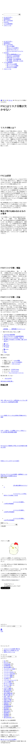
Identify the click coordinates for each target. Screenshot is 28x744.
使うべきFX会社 (8, 20)
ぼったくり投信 (8, 683)
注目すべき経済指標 (13, 56)
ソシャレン (7, 670)
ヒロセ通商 (11, 46)
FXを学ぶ (6, 22)
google (7, 346)
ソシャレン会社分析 (9, 673)
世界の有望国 (7, 690)
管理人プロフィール (9, 652)
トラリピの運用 (12, 64)
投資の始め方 (7, 701)
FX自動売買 (7, 665)
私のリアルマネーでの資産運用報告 (14, 336)
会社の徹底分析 (8, 693)
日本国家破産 (7, 706)
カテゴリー (4, 626)
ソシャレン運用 (8, 677)
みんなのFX (8, 378)
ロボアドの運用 (12, 67)
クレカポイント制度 (9, 669)
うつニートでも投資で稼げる (12, 648)
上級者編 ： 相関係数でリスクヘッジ (14, 329)
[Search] (19, 14)
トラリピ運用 (7, 682)
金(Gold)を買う (8, 717)
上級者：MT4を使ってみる (15, 60)
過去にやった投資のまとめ (11, 650)
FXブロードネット (13, 49)
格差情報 (6, 709)
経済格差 (6, 714)
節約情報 (6, 712)
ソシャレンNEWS (9, 672)
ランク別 (6, 686)
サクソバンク (15, 371)
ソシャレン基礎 (8, 675)
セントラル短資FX (13, 48)
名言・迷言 (7, 696)
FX (4, 661)
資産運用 (6, 716)
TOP (2, 631)
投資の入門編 (7, 699)
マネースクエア (16, 363)
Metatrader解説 (8, 667)
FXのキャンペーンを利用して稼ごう (14, 338)
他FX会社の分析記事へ (7, 381)
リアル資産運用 (8, 23)
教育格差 (6, 704)
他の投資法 (7, 691)
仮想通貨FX (7, 19)
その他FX (6, 678)
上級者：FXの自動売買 (14, 59)
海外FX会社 (7, 711)
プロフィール (7, 25)
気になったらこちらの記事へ (9, 739)
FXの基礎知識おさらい (14, 54)
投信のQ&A (7, 698)
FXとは (6, 662)
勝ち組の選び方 (8, 694)
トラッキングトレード (10, 680)
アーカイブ (4, 656)
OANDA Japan (15, 369)
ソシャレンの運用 (13, 65)
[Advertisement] (14, 85)
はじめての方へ (8, 17)
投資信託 (6, 703)
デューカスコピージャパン (15, 51)
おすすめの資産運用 (9, 334)
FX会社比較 (7, 664)
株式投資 (6, 707)
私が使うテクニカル (13, 57)
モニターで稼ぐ (8, 685)
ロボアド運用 (7, 688)
